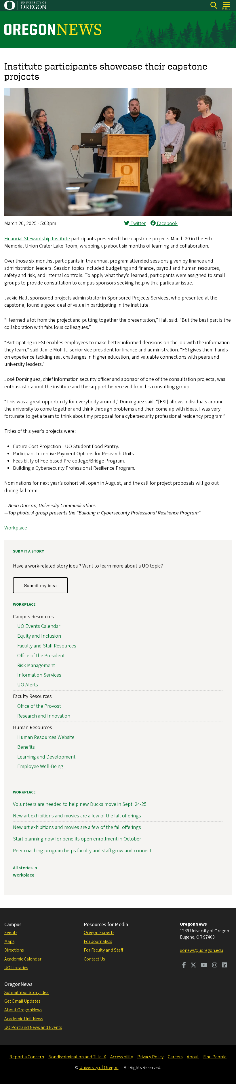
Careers (175, 1057)
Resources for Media (106, 924)
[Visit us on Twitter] (193, 966)
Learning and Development (46, 757)
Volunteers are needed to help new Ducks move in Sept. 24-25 (79, 804)
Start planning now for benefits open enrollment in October (77, 839)
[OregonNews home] (52, 29)
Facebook (167, 223)
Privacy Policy (150, 1057)
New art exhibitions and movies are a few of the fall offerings (77, 815)
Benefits (26, 747)
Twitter (137, 223)
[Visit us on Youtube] (204, 966)
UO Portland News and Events (33, 1027)
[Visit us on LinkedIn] (224, 966)
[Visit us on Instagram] (215, 966)
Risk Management (36, 665)
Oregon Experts (99, 932)
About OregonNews (23, 1010)
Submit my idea (40, 585)
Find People (215, 1057)
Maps (9, 941)
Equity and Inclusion (39, 636)
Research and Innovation (43, 716)
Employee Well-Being (40, 766)
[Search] (213, 5)
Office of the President (41, 655)
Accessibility (121, 1057)
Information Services (39, 675)
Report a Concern (26, 1057)
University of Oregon (99, 1067)
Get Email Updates (22, 1001)
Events (10, 932)
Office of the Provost (39, 706)
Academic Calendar (22, 959)
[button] (118, 214)
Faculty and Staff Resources (46, 645)
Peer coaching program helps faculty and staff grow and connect (82, 850)
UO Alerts (27, 684)
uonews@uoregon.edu (201, 950)
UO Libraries (16, 968)
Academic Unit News (23, 1019)
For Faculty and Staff (103, 950)
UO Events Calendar (38, 626)
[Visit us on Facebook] (184, 966)
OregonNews (18, 984)
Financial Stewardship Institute (37, 238)
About (193, 1057)
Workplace (15, 527)
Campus (13, 924)
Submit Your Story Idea (26, 992)
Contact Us (94, 959)
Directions (14, 950)
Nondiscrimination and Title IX (77, 1057)
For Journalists (98, 941)
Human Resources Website (46, 737)
